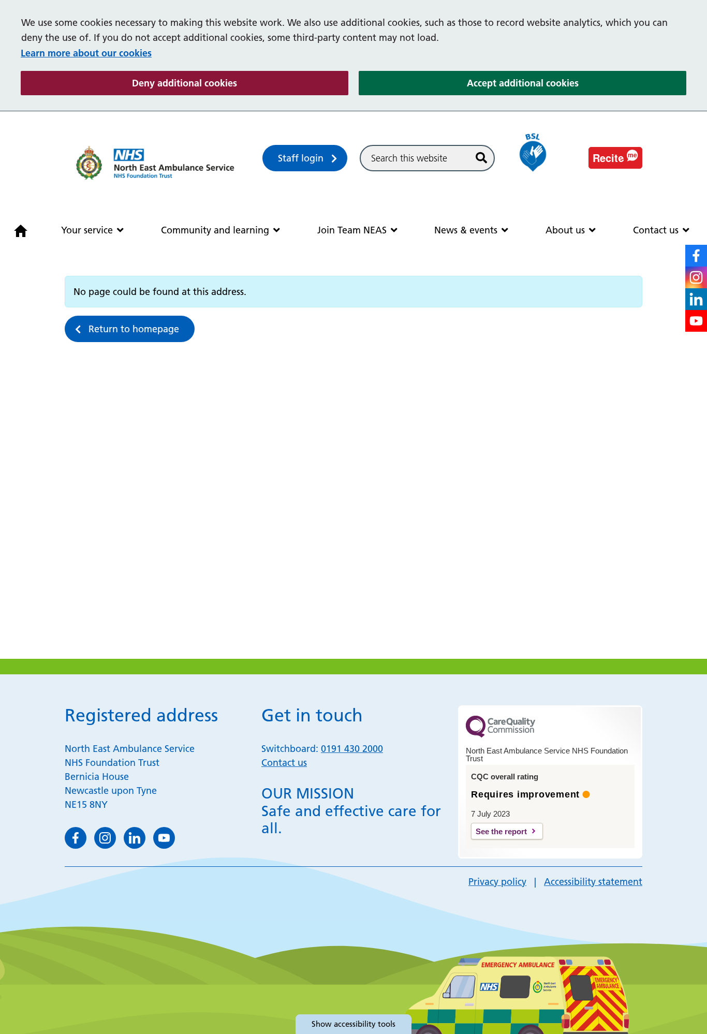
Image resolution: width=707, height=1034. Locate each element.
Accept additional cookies (576, 83)
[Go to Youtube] (696, 321)
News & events (465, 230)
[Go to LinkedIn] (696, 299)
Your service (87, 230)
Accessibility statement (593, 882)
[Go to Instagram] (696, 277)
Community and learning (215, 230)
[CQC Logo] (500, 735)
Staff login (300, 158)
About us (565, 230)
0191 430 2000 (352, 749)
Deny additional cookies (240, 83)
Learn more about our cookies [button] (86, 53)
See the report (501, 831)
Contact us (656, 230)
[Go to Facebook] (696, 256)
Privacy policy (497, 882)
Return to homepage (134, 329)
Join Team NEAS (352, 230)
